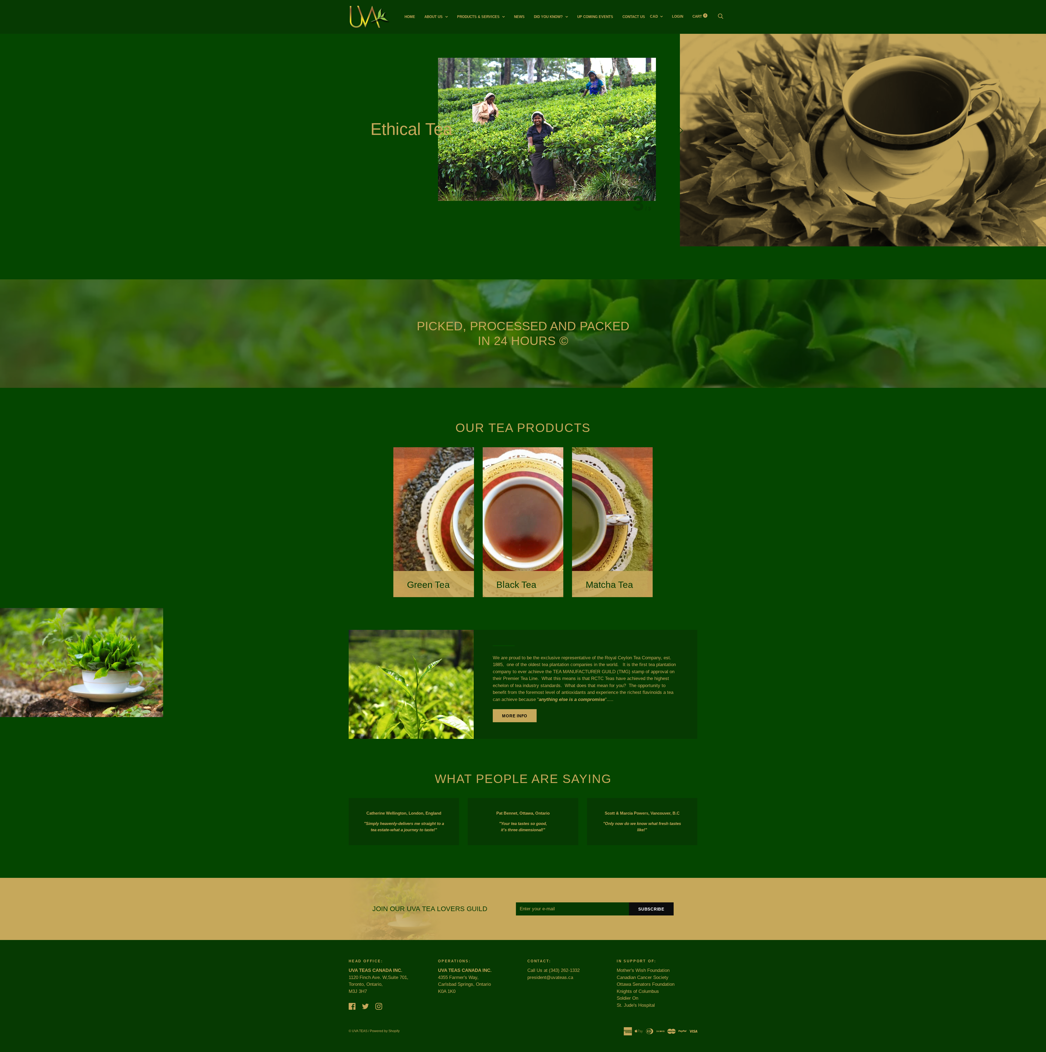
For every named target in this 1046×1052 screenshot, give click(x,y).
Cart (699, 16)
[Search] (720, 16)
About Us (434, 17)
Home (410, 17)
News (519, 17)
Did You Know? (549, 17)
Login (677, 16)
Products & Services (479, 17)
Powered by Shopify (385, 1031)
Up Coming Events (595, 17)
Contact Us (633, 17)
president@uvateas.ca (550, 977)
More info (514, 716)
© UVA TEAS (358, 1031)
